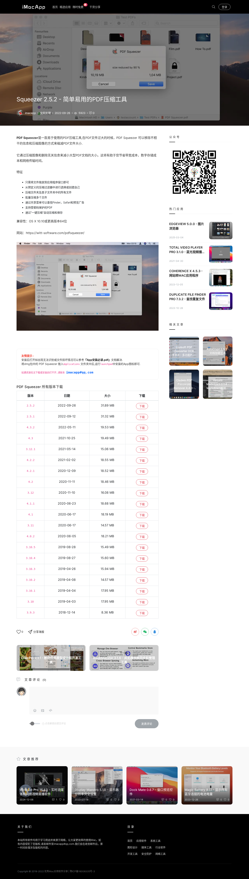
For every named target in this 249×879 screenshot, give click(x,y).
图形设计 (132, 847)
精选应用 (65, 7)
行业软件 (160, 847)
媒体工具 (146, 847)
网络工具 (160, 853)
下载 (142, 406)
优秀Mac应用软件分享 (33, 7)
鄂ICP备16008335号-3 (82, 871)
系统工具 (155, 840)
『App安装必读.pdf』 (97, 359)
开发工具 (132, 853)
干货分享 (94, 7)
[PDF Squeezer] (20, 112)
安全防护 (146, 853)
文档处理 (45, 113)
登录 (224, 7)
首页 (55, 7)
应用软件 (141, 840)
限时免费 (80, 7)
